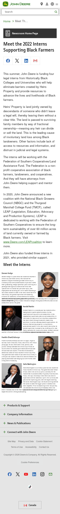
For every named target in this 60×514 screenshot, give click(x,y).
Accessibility (30, 446)
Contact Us (44, 446)
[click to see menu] (57, 4)
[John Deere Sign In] (47, 4)
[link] (52, 4)
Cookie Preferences (30, 462)
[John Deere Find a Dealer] (41, 4)
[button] (10, 474)
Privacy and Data (26, 441)
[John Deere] (18, 4)
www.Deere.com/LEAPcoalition (22, 242)
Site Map (12, 441)
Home (6, 21)
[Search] (56, 12)
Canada (32, 505)
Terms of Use (17, 446)
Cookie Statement (44, 441)
